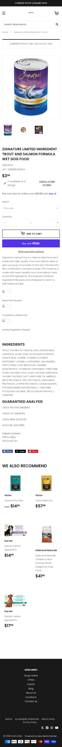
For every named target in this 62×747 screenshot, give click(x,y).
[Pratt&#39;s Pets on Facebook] (47, 728)
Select (5, 201)
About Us (31, 692)
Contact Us (31, 701)
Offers (31, 680)
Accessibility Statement (27, 719)
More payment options (31, 251)
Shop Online (31, 675)
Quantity (7, 216)
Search (8, 719)
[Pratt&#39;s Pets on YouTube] (56, 728)
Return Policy (48, 719)
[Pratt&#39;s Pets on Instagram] (51, 728)
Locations (31, 697)
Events (31, 684)
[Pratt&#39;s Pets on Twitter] (42, 728)
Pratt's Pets (16, 736)
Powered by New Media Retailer (41, 736)
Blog (31, 688)
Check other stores (47, 183)
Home (5, 32)
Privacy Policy (30, 722)
